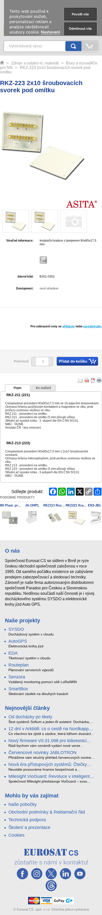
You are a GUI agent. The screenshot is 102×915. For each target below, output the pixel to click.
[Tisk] (99, 380)
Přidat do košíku (73, 361)
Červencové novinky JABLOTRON (42, 752)
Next (96, 518)
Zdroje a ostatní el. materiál (35, 63)
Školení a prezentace (29, 827)
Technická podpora (27, 819)
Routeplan (18, 665)
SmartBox (18, 688)
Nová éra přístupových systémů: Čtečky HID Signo (47, 764)
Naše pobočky (22, 804)
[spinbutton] (40, 361)
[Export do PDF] (87, 380)
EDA (13, 653)
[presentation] (17, 388)
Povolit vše (80, 14)
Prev (6, 518)
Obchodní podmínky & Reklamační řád (46, 812)
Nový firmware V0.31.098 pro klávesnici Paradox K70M (47, 741)
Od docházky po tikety (30, 716)
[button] (51, 361)
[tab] (17, 388)
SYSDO (16, 629)
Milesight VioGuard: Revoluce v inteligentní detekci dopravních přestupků (50, 776)
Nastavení (50, 32)
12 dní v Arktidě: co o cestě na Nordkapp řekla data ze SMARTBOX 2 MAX (48, 729)
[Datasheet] (93, 380)
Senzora (16, 676)
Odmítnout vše (80, 29)
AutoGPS (17, 641)
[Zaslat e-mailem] (80, 380)
